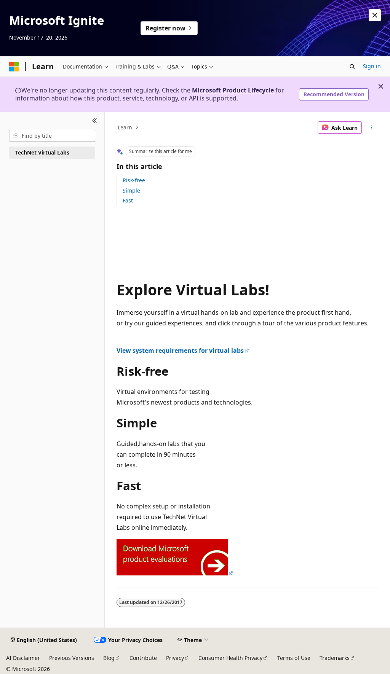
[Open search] (352, 66)
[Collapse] (94, 121)
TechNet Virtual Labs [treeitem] (42, 152)
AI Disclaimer (23, 657)
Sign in (372, 66)
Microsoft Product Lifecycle (233, 90)
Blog (109, 657)
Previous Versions (71, 657)
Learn (125, 127)
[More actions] (371, 127)
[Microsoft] (14, 67)
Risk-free (134, 180)
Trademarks (335, 657)
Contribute (143, 657)
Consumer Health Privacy (230, 657)
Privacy (175, 657)
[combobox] (52, 136)
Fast (128, 200)
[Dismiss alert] (375, 15)
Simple (131, 190)
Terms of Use (293, 657)
